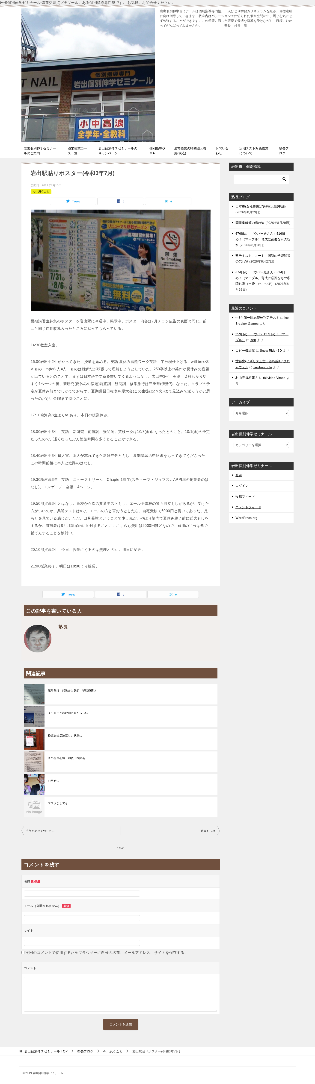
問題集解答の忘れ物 (249, 223)
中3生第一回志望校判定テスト (257, 317)
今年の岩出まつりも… (40, 831)
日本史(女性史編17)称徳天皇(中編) (260, 206)
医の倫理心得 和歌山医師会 (66, 758)
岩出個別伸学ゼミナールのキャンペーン (117, 150)
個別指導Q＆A (157, 150)
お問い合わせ (222, 150)
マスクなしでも (58, 803)
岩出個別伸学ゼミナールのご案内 (40, 150)
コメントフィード (248, 507)
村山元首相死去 (246, 378)
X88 (253, 340)
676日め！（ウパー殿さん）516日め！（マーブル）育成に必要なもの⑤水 (262, 239)
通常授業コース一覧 (77, 150)
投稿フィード (245, 496)
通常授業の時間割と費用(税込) (190, 150)
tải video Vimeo (274, 378)
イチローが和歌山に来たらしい (68, 713)
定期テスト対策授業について (253, 150)
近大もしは (208, 831)
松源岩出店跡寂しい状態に (65, 735)
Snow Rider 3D (271, 350)
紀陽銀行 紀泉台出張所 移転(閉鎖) (72, 690)
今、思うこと (41, 191)
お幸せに (53, 780)
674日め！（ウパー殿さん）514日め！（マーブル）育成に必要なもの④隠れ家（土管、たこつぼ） (262, 278)
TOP (46, 1051)
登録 (238, 475)
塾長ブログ (284, 150)
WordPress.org (246, 518)
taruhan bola (262, 367)
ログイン (241, 486)
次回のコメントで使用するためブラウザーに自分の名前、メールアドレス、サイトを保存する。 (106, 953)
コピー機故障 (245, 350)
